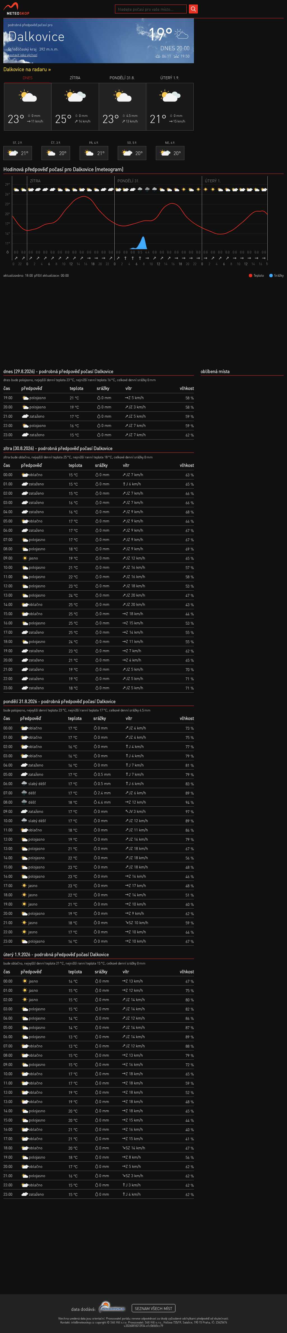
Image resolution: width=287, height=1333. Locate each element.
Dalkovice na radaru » (27, 69)
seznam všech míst (153, 1308)
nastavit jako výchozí (22, 55)
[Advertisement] (242, 53)
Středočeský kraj (22, 48)
